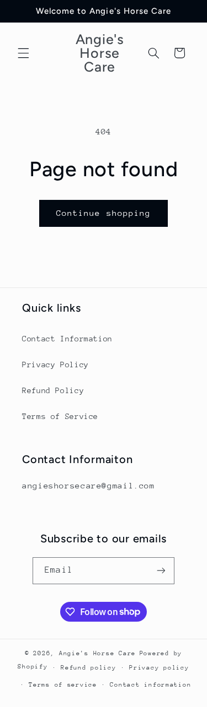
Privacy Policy (55, 364)
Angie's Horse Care (97, 653)
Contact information (150, 684)
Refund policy (88, 667)
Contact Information (67, 338)
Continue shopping (103, 212)
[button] (23, 53)
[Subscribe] (160, 570)
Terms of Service (60, 416)
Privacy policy (159, 667)
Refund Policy (53, 390)
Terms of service (63, 684)
